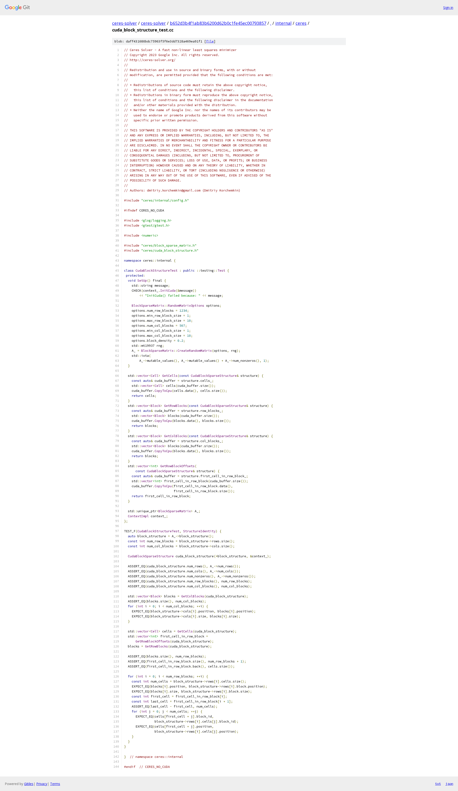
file (210, 41)
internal (283, 23)
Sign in (448, 7)
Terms (55, 783)
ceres (301, 23)
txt (438, 783)
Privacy (41, 783)
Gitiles (28, 783)
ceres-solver (124, 23)
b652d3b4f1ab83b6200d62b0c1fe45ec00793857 (218, 23)
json (449, 783)
